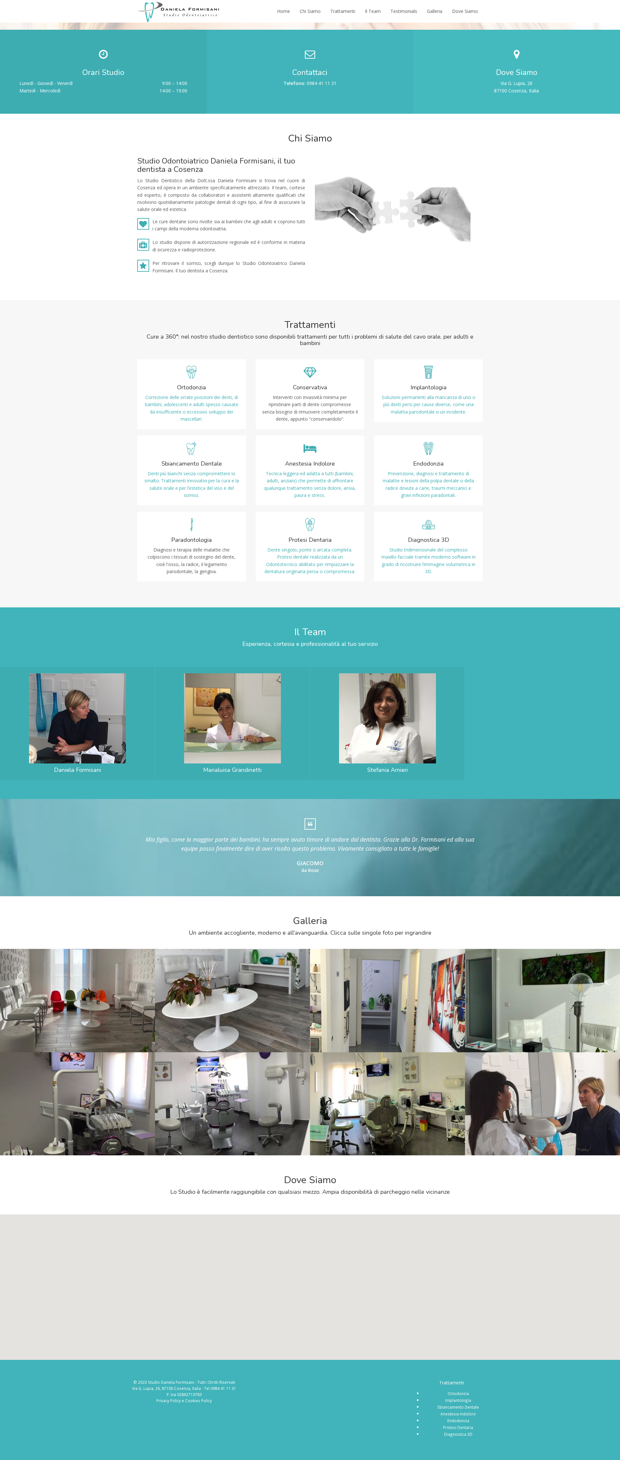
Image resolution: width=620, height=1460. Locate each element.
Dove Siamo (465, 11)
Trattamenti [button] (342, 11)
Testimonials (403, 11)
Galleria (434, 11)
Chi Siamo (310, 11)
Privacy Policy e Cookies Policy (184, 1400)
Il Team (373, 11)
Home (283, 11)
